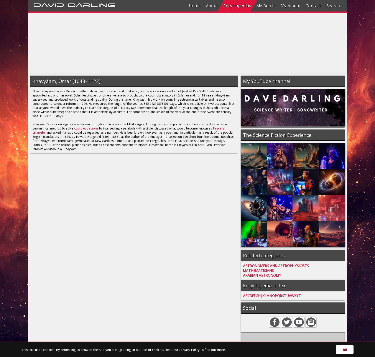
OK (344, 349)
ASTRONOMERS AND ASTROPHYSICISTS (276, 265)
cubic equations (86, 128)
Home (195, 5)
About (212, 5)
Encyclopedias (237, 5)
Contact (313, 5)
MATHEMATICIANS (258, 270)
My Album (290, 5)
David (48, 4)
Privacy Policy (189, 349)
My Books (265, 5)
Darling (92, 4)
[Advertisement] (158, 43)
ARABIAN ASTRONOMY (262, 275)
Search (333, 5)
